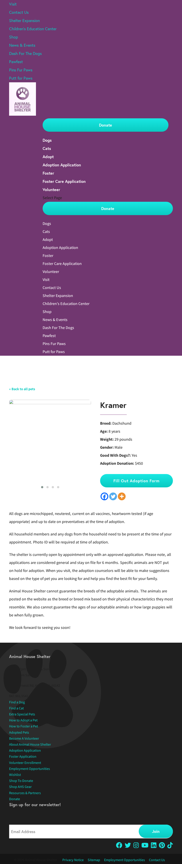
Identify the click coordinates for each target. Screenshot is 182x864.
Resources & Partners (25, 793)
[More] (122, 496)
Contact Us (19, 12)
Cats (47, 148)
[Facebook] (104, 496)
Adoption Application (62, 165)
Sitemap (94, 860)
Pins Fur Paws (20, 70)
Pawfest (16, 61)
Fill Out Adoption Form (136, 480)
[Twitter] (113, 496)
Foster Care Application (64, 181)
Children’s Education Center (33, 28)
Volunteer (51, 189)
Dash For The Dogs (25, 53)
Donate (105, 125)
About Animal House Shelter (30, 744)
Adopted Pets (19, 732)
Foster (48, 173)
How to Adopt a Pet (23, 720)
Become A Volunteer (24, 738)
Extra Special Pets (22, 714)
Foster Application (22, 756)
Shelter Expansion (24, 20)
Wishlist (15, 774)
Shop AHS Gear (20, 786)
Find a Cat (16, 708)
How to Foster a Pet (23, 726)
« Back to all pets (22, 389)
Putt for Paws (20, 78)
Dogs (47, 140)
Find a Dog (17, 702)
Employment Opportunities (29, 768)
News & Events (22, 45)
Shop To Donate (21, 780)
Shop (13, 37)
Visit (13, 4)
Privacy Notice (73, 860)
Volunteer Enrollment (25, 762)
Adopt (48, 156)
